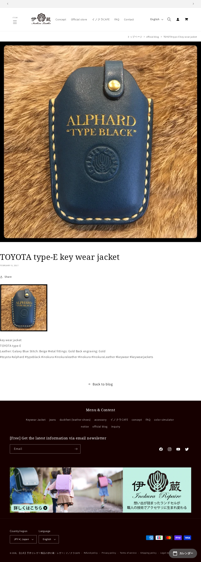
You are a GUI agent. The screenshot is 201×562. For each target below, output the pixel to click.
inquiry (115, 426)
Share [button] (8, 276)
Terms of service (128, 552)
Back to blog (103, 384)
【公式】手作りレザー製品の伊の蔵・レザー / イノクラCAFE (49, 553)
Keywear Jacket (36, 419)
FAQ (148, 419)
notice (85, 426)
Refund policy (91, 552)
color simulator (164, 419)
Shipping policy (148, 552)
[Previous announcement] (7, 3)
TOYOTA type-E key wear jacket (180, 36)
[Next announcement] (193, 3)
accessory (100, 419)
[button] (15, 22)
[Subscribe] (76, 449)
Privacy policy (109, 552)
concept (137, 419)
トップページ (134, 36)
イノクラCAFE (119, 419)
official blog (152, 36)
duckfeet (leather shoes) (75, 419)
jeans (52, 419)
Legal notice (166, 552)
